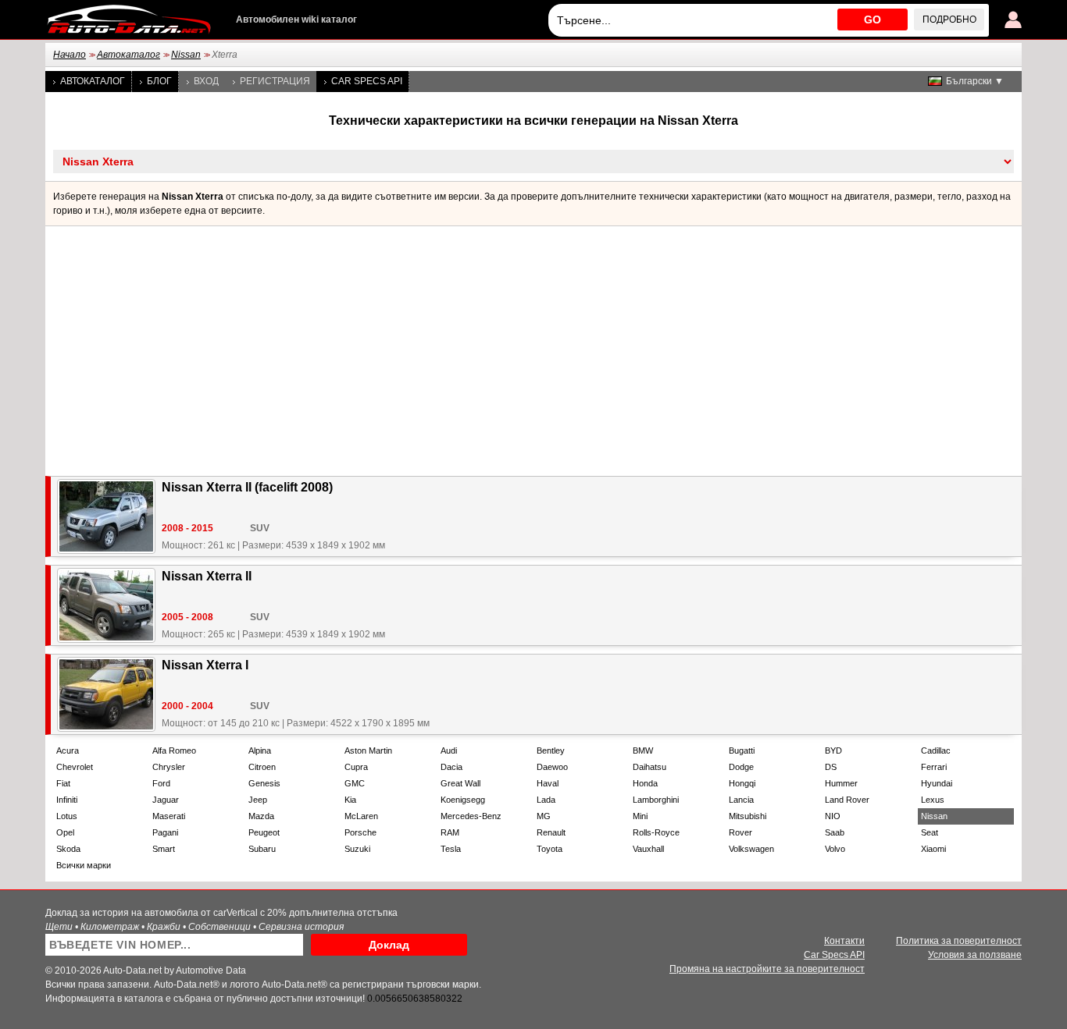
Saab (834, 832)
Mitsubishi (747, 816)
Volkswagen (751, 848)
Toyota (549, 848)
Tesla (451, 848)
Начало (69, 54)
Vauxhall (648, 848)
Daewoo (552, 767)
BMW (643, 750)
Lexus (932, 799)
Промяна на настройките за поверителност (767, 968)
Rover (740, 832)
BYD (833, 750)
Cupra (356, 767)
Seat (929, 832)
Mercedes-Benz (471, 816)
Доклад (389, 945)
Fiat (63, 783)
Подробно (949, 19)
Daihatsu (649, 767)
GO (872, 19)
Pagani (165, 832)
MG (544, 816)
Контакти (844, 940)
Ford (161, 783)
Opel (65, 832)
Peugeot (264, 832)
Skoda (68, 848)
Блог (159, 81)
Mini (640, 816)
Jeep (257, 799)
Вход (206, 81)
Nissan (186, 54)
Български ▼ (975, 81)
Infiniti (66, 799)
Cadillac (936, 750)
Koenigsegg (463, 799)
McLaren (361, 816)
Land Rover (847, 799)
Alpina (259, 750)
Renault (551, 832)
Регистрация (275, 81)
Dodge (741, 767)
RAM (450, 832)
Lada (546, 799)
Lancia (741, 799)
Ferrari (934, 767)
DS (831, 767)
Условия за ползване (975, 954)
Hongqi (742, 783)
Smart (163, 848)
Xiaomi (933, 848)
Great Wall (460, 783)
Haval (547, 783)
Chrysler (168, 767)
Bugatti (742, 750)
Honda (645, 783)
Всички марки (83, 865)
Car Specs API (366, 81)
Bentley (551, 750)
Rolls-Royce (656, 832)
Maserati (168, 816)
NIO (832, 816)
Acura (67, 750)
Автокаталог (128, 54)
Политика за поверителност (959, 940)
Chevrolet (74, 767)
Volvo (835, 848)
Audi (449, 750)
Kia (350, 799)
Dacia (451, 767)
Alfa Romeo (174, 750)
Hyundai (936, 783)
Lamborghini (656, 799)
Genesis (264, 783)
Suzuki (357, 848)
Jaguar (165, 799)
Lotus (66, 816)
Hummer (841, 783)
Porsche (360, 832)
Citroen (262, 767)
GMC (354, 783)
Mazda (261, 816)
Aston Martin (368, 750)
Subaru (262, 848)
